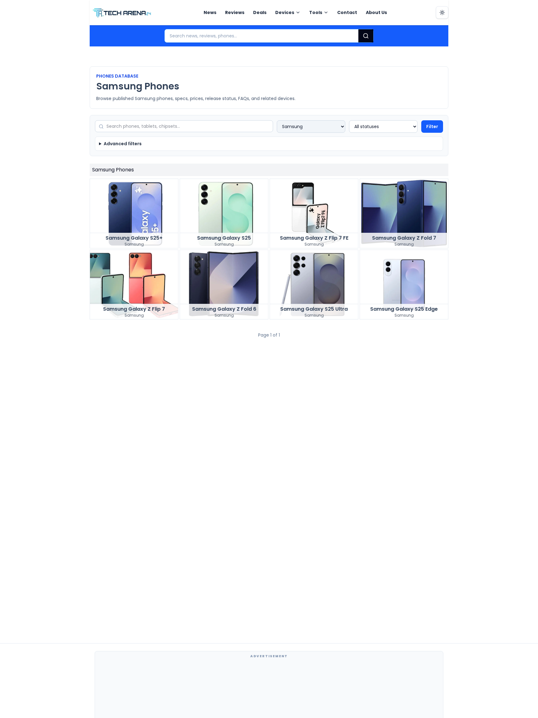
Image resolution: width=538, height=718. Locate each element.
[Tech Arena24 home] (122, 12)
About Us (376, 12)
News (210, 12)
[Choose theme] (442, 12)
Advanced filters (123, 144)
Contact (347, 12)
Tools (315, 12)
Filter (432, 126)
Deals (260, 12)
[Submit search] (365, 35)
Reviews (234, 12)
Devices (284, 12)
